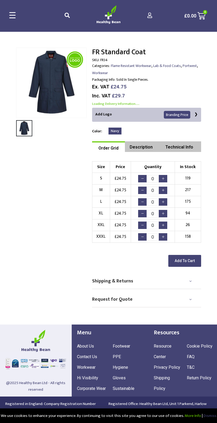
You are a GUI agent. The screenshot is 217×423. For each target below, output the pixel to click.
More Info (193, 415)
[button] (184, 261)
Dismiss (210, 415)
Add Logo (141, 114)
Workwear (100, 73)
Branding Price (177, 115)
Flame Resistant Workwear (131, 66)
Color (96, 131)
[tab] (108, 146)
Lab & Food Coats (167, 66)
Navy (115, 131)
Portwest (190, 66)
